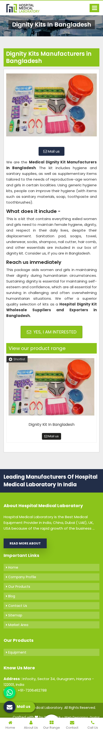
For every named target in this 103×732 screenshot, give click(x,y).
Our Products (18, 586)
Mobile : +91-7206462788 (25, 690)
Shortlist (19, 359)
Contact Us (17, 605)
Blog (11, 596)
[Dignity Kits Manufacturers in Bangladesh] (51, 107)
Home (12, 567)
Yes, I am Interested (54, 332)
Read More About (25, 543)
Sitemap (14, 615)
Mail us (53, 151)
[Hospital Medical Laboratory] (25, 8)
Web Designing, (76, 717)
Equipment (16, 652)
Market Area (17, 624)
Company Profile (21, 577)
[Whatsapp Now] (10, 693)
